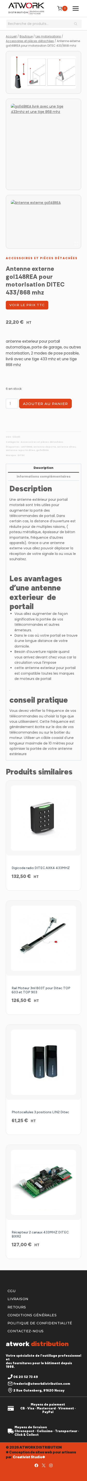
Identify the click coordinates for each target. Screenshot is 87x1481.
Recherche (77, 24)
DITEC (21, 455)
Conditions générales (32, 1315)
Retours (16, 1307)
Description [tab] (43, 468)
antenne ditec (66, 446)
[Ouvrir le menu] (75, 8)
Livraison (18, 1299)
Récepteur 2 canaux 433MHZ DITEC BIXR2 (40, 1234)
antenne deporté (44, 446)
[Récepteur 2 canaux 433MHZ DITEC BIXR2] (43, 1182)
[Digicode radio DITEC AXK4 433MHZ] (43, 818)
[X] (43, 1465)
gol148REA (42, 450)
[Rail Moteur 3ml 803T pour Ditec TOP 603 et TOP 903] (43, 938)
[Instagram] (50, 1465)
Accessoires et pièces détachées (42, 258)
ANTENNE (26, 446)
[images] (43, 144)
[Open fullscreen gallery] (76, 244)
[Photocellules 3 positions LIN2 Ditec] (43, 1062)
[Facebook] (36, 1465)
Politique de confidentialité (39, 1323)
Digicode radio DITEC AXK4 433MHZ (41, 868)
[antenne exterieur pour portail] (43, 72)
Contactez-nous (25, 1331)
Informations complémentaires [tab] (44, 476)
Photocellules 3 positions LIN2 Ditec (40, 1112)
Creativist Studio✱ (29, 1457)
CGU (11, 1291)
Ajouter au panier (45, 403)
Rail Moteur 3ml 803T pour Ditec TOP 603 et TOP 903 (41, 990)
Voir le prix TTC (27, 305)
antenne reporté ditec (20, 450)
